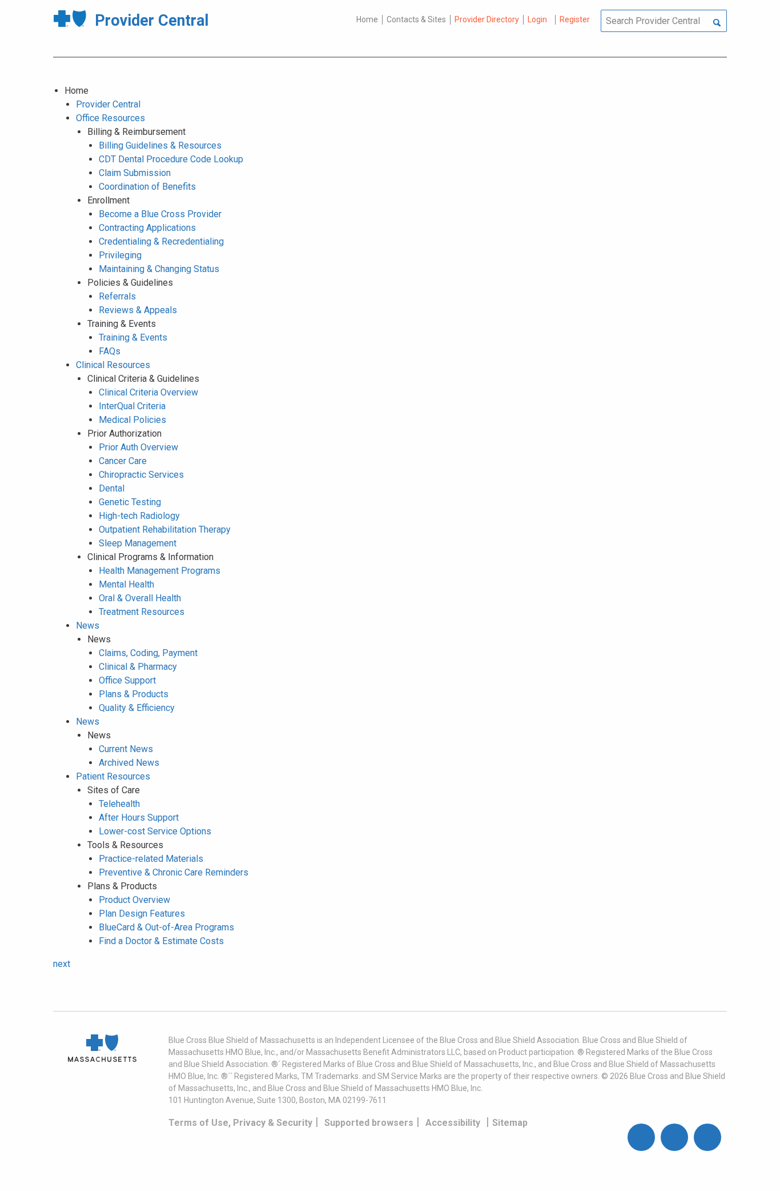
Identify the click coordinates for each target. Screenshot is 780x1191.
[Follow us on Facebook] (641, 1137)
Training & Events (133, 337)
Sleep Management (137, 543)
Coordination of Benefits (147, 186)
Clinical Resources (113, 364)
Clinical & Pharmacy (138, 666)
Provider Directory (487, 19)
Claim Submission (135, 172)
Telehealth (119, 803)
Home (367, 19)
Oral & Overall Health (140, 598)
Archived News (129, 762)
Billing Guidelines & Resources (160, 145)
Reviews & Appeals (138, 310)
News (87, 625)
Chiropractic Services (141, 474)
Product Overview (134, 899)
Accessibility (452, 1122)
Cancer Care (123, 460)
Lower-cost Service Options (155, 831)
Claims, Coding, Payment (148, 653)
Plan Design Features (142, 913)
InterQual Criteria (132, 406)
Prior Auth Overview (138, 447)
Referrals (117, 296)
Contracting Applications (147, 227)
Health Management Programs (159, 570)
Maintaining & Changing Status (159, 268)
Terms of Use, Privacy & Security (240, 1122)
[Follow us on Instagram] (674, 1137)
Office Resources (110, 118)
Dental (111, 488)
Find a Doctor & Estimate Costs (161, 941)
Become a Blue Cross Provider (160, 214)
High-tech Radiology (139, 515)
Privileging (120, 255)
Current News (126, 749)
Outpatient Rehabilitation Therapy (165, 529)
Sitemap (510, 1122)
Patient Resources (113, 776)
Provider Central (108, 104)
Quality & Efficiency (137, 707)
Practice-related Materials (151, 858)
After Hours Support (139, 817)
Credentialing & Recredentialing (161, 241)
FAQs (109, 351)
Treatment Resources (141, 611)
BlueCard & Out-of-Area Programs (166, 927)
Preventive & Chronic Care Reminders (173, 872)
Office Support (127, 680)
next (61, 963)
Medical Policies (132, 419)
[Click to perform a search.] (717, 23)
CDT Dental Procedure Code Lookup (171, 159)
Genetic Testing (130, 502)
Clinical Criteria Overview (148, 392)
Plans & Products (133, 694)
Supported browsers (368, 1122)
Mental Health (126, 584)
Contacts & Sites (416, 19)
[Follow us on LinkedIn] (707, 1137)
